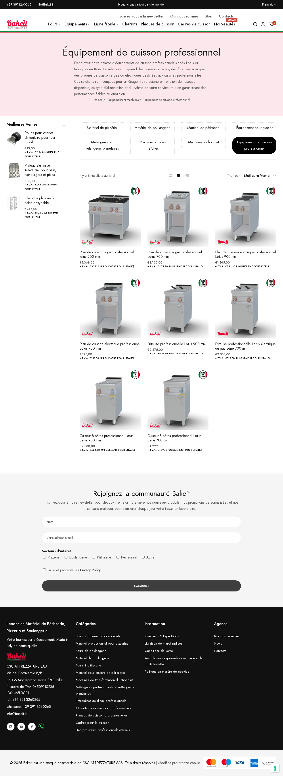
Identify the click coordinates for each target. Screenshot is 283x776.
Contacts (220, 650)
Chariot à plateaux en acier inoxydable (40, 200)
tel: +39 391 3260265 (23, 699)
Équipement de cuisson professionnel (166, 100)
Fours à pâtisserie (88, 665)
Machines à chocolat (203, 142)
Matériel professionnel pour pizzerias (102, 643)
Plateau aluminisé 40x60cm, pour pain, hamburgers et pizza (40, 170)
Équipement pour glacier (254, 127)
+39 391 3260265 (37, 706)
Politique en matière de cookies (167, 671)
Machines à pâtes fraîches (153, 145)
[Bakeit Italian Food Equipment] (17, 24)
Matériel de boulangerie (152, 127)
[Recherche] (255, 24)
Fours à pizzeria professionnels (98, 636)
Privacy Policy (90, 570)
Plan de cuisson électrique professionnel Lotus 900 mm (245, 254)
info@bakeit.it (17, 713)
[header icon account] (263, 24)
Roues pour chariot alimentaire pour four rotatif (40, 137)
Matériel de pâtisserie (203, 127)
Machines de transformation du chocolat (104, 680)
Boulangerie (77, 557)
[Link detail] (11, 727)
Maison (98, 100)
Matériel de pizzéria (102, 127)
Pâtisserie (103, 557)
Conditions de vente (159, 650)
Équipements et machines (123, 100)
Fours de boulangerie (91, 650)
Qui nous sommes (226, 636)
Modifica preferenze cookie (179, 762)
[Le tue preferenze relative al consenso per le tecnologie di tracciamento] (275, 768)
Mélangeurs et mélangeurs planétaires (102, 145)
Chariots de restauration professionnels (103, 708)
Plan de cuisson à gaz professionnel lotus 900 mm (107, 254)
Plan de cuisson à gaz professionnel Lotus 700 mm (174, 254)
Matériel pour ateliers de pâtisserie (100, 672)
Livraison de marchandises (163, 643)
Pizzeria (52, 557)
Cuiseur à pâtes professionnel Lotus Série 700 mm (174, 438)
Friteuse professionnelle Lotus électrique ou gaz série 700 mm (245, 346)
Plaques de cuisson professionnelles (102, 715)
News (218, 643)
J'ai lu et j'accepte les (73, 570)
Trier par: (234, 175)
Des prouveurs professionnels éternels (103, 730)
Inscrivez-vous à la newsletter (140, 16)
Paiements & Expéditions (162, 636)
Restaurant (128, 557)
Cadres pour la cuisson (92, 722)
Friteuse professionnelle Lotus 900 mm (176, 344)
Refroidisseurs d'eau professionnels (101, 700)
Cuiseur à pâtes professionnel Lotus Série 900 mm (106, 438)
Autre (150, 557)
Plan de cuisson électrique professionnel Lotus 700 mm (110, 346)
